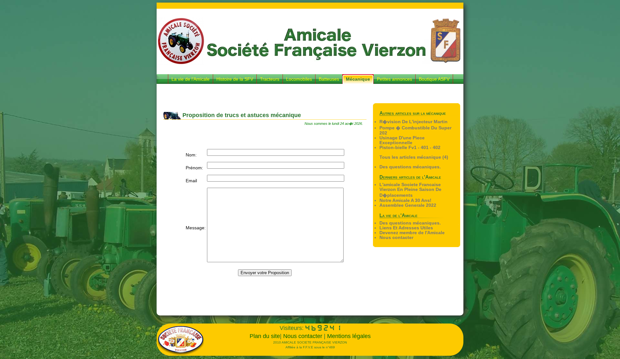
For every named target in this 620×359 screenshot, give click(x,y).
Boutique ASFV (434, 79)
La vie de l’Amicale (190, 79)
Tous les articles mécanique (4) (413, 157)
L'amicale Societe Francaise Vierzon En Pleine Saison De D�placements (410, 190)
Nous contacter (396, 237)
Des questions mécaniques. (410, 167)
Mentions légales (349, 336)
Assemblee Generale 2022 (407, 205)
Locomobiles (299, 79)
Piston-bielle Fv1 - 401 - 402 (409, 147)
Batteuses (329, 79)
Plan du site (265, 336)
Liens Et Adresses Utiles (406, 227)
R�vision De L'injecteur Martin (413, 121)
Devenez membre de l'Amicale (412, 232)
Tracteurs (269, 79)
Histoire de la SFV (234, 79)
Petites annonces (394, 79)
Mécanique (358, 79)
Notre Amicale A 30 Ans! (405, 200)
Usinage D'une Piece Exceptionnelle (402, 140)
